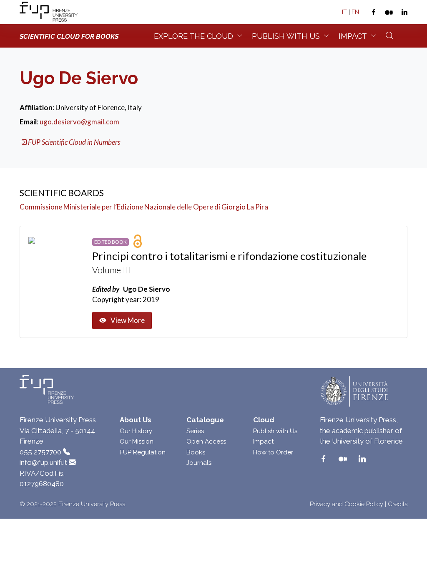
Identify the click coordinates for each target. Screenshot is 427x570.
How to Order (273, 452)
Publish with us (286, 36)
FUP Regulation (143, 452)
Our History (136, 431)
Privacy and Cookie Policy (346, 504)
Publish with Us (275, 431)
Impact (353, 36)
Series (195, 431)
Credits (397, 504)
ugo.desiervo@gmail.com (79, 121)
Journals (198, 463)
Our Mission (136, 441)
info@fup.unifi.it (43, 462)
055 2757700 (40, 452)
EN (355, 12)
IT (344, 12)
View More (128, 320)
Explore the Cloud (193, 36)
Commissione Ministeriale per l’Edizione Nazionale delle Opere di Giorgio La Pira (144, 206)
